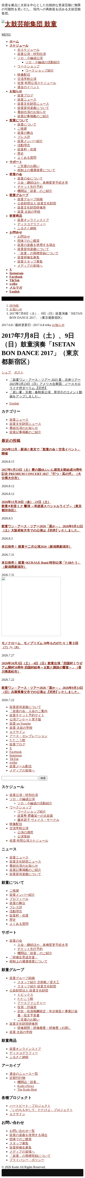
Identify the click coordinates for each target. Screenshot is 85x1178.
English (14, 403)
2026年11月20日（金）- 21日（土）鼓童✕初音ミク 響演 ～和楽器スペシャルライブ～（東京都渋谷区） (42, 506)
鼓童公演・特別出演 (31, 54)
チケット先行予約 (30, 186)
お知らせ (58, 325)
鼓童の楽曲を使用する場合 (36, 245)
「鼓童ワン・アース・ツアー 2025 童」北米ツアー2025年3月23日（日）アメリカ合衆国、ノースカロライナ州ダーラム (45, 384)
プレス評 (23, 137)
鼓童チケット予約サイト (26, 715)
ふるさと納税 (26, 228)
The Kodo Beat (27, 1089)
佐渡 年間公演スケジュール (36, 83)
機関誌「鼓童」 (28, 1082)
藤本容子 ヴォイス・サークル (38, 820)
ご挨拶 (22, 128)
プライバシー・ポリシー (26, 1160)
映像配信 (23, 74)
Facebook (15, 752)
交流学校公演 (26, 78)
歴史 (20, 153)
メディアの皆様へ (30, 265)
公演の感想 (25, 832)
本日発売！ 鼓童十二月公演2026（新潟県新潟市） (37, 546)
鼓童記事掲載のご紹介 (33, 116)
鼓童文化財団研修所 (31, 207)
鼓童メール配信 (20, 766)
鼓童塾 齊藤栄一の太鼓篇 (35, 815)
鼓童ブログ (25, 95)
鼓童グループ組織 (30, 199)
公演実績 (23, 836)
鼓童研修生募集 (28, 257)
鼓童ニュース (26, 99)
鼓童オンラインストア (33, 220)
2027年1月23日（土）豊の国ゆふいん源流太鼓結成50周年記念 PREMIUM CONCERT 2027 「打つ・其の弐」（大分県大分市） (42, 474)
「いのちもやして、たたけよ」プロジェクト (41, 1110)
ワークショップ (28, 66)
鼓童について (26, 124)
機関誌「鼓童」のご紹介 (34, 191)
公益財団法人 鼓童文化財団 (36, 203)
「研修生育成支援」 (23, 957)
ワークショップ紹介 (39, 70)
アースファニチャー (31, 1003)
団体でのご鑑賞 (28, 240)
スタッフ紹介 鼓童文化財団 (36, 986)
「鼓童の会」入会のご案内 (28, 711)
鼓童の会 (15, 940)
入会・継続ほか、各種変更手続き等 (42, 182)
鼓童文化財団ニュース (33, 103)
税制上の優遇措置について (36, 170)
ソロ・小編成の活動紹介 (42, 62)
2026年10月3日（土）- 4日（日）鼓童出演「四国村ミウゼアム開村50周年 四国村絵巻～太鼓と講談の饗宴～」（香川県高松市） (42, 667)
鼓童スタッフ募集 (30, 261)
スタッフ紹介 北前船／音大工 (38, 982)
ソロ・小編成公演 (30, 58)
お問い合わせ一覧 (22, 1131)
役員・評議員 (26, 1007)
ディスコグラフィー (31, 224)
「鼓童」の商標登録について (38, 253)
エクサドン (17, 732)
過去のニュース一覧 (23, 1073)
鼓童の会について (30, 178)
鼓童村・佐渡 (26, 149)
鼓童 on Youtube (20, 723)
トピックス (25, 994)
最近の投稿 (11, 441)
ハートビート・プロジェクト (30, 1105)
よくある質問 (26, 157)
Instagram (15, 755)
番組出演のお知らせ (31, 112)
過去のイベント (28, 87)
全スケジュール (28, 49)
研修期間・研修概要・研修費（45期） (44, 1028)
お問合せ (23, 236)
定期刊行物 (17, 1078)
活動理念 (23, 145)
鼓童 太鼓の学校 (28, 211)
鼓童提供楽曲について (33, 108)
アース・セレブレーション (28, 736)
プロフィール (18, 899)
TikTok (14, 759)
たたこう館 (17, 740)
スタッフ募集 (18, 1143)
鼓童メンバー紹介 (30, 141)
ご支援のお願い (28, 166)
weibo (13, 762)
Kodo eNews (25, 1086)
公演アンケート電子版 (25, 719)
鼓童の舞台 (25, 132)
